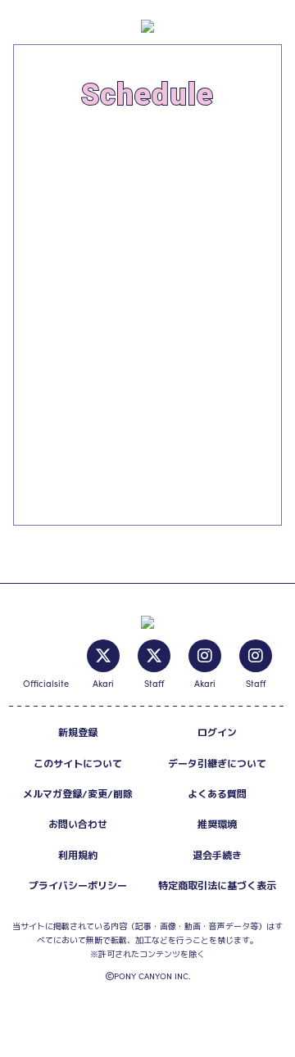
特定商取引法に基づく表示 (217, 885)
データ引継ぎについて (217, 763)
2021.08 (61, 154)
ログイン (217, 732)
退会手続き (217, 855)
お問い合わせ (77, 824)
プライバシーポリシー (78, 885)
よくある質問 (217, 794)
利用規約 (78, 855)
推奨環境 (217, 824)
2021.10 (49, 208)
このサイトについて (78, 763)
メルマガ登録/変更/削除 (78, 794)
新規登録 (78, 732)
